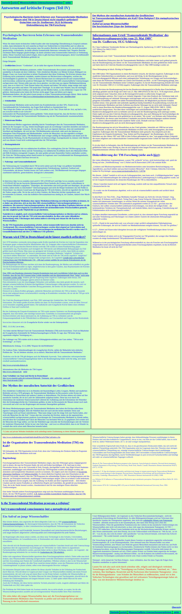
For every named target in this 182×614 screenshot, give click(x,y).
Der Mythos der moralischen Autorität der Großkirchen (123, 15)
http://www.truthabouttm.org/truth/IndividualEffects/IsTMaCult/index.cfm (31, 437)
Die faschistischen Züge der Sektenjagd (115, 26)
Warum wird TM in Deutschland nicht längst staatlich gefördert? (44, 236)
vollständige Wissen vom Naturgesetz (157, 520)
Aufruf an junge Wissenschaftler (110, 23)
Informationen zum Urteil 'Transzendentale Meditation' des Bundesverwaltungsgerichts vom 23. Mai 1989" (130, 36)
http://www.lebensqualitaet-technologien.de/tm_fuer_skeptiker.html (49, 96)
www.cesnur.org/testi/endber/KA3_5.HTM (128, 171)
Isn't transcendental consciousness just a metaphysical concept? (41, 509)
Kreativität (83, 472)
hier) (156, 155)
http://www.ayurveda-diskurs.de (15, 365)
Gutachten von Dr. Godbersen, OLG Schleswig (46, 22)
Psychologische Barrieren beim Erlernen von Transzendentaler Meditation (46, 17)
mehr (25, 372)
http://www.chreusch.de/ (12, 372)
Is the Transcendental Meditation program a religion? (35, 503)
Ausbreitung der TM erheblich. (52, 552)
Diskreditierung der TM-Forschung (46, 25)
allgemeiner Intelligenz (11, 474)
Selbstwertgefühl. (31, 474)
